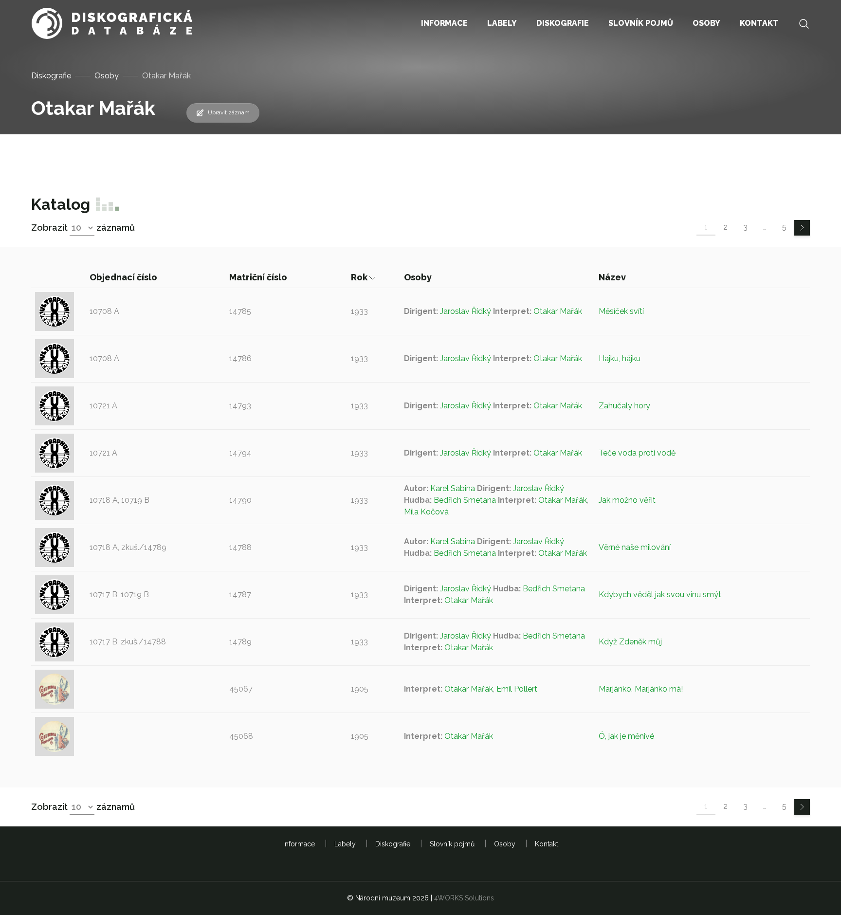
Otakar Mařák (557, 311)
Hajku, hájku (619, 358)
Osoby (106, 75)
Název (613, 277)
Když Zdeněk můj (630, 641)
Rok (360, 277)
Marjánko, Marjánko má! (641, 689)
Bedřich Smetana (465, 500)
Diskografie (51, 75)
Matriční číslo (259, 277)
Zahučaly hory (624, 405)
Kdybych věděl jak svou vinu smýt (660, 594)
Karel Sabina (452, 488)
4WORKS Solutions (464, 898)
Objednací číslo (124, 277)
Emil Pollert (516, 689)
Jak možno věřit (627, 500)
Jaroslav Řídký (465, 311)
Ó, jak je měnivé (626, 736)
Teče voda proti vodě (637, 453)
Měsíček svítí (621, 311)
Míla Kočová (426, 511)
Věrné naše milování (635, 547)
